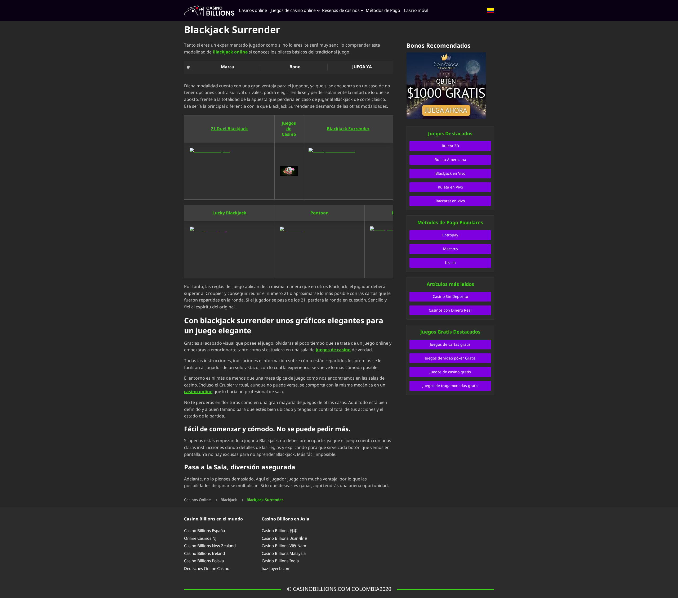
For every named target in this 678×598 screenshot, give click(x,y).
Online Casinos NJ (200, 539)
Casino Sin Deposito (450, 296)
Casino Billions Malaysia (284, 554)
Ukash (450, 263)
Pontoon (319, 213)
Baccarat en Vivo (450, 201)
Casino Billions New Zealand (210, 546)
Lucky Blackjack (229, 213)
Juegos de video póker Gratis (450, 358)
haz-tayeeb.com (276, 569)
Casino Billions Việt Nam (284, 546)
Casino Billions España (204, 531)
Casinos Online (197, 500)
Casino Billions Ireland (204, 554)
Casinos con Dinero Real (450, 310)
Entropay (450, 235)
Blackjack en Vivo (450, 173)
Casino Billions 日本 (279, 531)
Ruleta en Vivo (450, 187)
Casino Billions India (280, 561)
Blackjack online (230, 52)
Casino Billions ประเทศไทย (284, 539)
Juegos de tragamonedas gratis (450, 386)
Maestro (450, 249)
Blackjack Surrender (348, 129)
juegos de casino (333, 350)
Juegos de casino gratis (450, 372)
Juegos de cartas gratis (450, 344)
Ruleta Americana (450, 160)
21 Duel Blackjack (229, 129)
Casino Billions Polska (204, 561)
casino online (198, 392)
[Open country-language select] (490, 10)
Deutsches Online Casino (206, 569)
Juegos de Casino (289, 129)
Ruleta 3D (450, 146)
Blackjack (229, 500)
